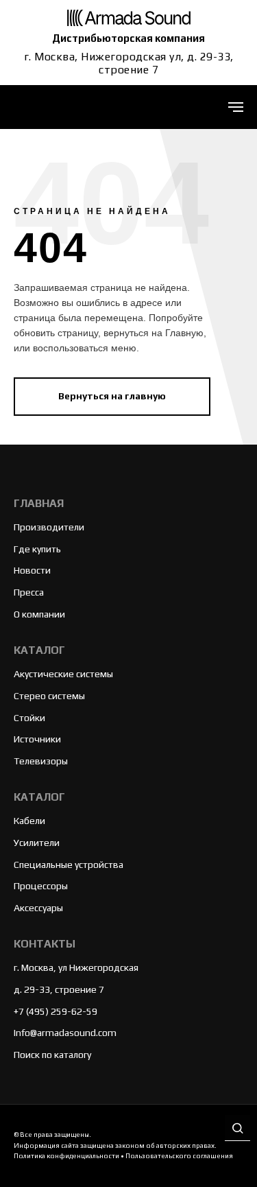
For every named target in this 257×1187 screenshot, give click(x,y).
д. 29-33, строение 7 (59, 989)
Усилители (37, 842)
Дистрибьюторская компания (128, 38)
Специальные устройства (68, 864)
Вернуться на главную (112, 395)
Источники (37, 738)
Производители (49, 526)
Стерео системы (49, 695)
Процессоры (41, 885)
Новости (32, 570)
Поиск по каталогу (52, 1054)
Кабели (29, 820)
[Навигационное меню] (235, 107)
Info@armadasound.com (65, 1032)
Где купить (37, 548)
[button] (237, 1129)
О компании (39, 614)
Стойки (29, 717)
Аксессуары (38, 907)
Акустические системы (63, 673)
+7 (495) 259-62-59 (55, 1011)
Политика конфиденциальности (66, 1156)
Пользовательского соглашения (179, 1156)
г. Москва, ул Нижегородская (76, 967)
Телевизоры (41, 760)
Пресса (29, 592)
